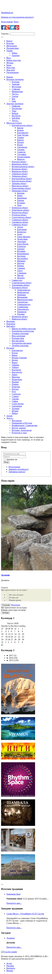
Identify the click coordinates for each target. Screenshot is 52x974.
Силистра (16, 394)
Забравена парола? (17, 472)
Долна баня (22, 239)
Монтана (16, 377)
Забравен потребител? (19, 469)
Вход (16, 22)
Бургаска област (19, 162)
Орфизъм (16, 106)
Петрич (20, 142)
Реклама (10, 966)
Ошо (14, 101)
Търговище (17, 406)
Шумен (15, 411)
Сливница (21, 273)
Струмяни (21, 154)
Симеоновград (23, 304)
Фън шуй (10, 70)
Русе (14, 391)
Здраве (9, 50)
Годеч (19, 234)
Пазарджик (17, 379)
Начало (9, 77)
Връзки (9, 970)
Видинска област (19, 169)
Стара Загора (18, 404)
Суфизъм (16, 89)
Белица (20, 130)
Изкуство (10, 67)
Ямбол (15, 413)
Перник (20, 200)
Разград (15, 389)
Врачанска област (20, 171)
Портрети (10, 324)
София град (17, 280)
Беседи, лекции (19, 428)
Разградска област (20, 212)
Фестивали (17, 420)
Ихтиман (21, 251)
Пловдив (16, 387)
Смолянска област (20, 222)
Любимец (21, 295)
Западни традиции (14, 103)
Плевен (15, 384)
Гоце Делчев (22, 135)
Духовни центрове (20, 333)
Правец (20, 266)
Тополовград (23, 309)
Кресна (20, 140)
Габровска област (20, 174)
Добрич (15, 367)
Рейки (14, 53)
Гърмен (20, 137)
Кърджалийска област (22, 178)
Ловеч (14, 374)
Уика (14, 111)
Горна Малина (23, 237)
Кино (8, 65)
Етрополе (21, 246)
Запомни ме (11, 459)
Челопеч (21, 278)
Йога (8, 58)
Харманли (21, 312)
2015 (9, 660)
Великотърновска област (23, 166)
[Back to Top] (2, 884)
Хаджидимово (23, 157)
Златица (20, 249)
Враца (14, 362)
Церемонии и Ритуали (22, 423)
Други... (15, 94)
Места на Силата (14, 123)
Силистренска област (21, 217)
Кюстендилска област (22, 181)
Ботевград (21, 232)
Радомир (21, 203)
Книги (9, 41)
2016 (9, 658)
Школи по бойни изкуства (24, 328)
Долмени (5, 575)
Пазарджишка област (21, 188)
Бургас (15, 353)
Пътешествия (12, 48)
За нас (9, 963)
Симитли (21, 152)
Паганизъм (17, 108)
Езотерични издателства (23, 331)
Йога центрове (18, 336)
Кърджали (16, 370)
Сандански (22, 147)
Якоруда (21, 159)
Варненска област (20, 164)
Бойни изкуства (13, 60)
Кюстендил (17, 372)
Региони (10, 348)
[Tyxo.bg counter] (9, 952)
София (15, 401)
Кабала (15, 113)
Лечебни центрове (20, 345)
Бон (13, 99)
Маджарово (22, 297)
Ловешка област (19, 183)
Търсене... (5, 34)
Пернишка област (20, 191)
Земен (20, 195)
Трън (19, 205)
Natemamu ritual (13, 894)
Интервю (10, 321)
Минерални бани (25, 299)
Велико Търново (19, 358)
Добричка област (19, 176)
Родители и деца (19, 433)
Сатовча (20, 149)
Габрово (15, 365)
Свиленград (22, 302)
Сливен (15, 396)
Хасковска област (20, 287)
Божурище (22, 229)
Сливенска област (20, 220)
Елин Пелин (22, 244)
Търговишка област (21, 285)
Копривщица (23, 253)
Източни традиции (15, 79)
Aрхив (9, 416)
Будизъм (15, 82)
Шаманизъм (17, 91)
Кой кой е (10, 326)
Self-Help (16, 118)
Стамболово (22, 307)
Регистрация (7, 22)
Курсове (10, 43)
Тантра (15, 96)
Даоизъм (16, 84)
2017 (9, 655)
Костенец (21, 256)
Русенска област (19, 215)
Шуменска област (20, 316)
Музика (9, 63)
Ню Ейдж (16, 116)
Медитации (11, 46)
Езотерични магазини (22, 343)
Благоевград (22, 132)
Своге (20, 270)
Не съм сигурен (16, 595)
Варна (14, 355)
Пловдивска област (20, 210)
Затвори (5, 613)
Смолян (15, 399)
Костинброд (22, 258)
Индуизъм (16, 87)
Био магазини (18, 341)
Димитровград (23, 290)
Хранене (16, 55)
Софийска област (19, 224)
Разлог (20, 145)
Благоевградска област (22, 125)
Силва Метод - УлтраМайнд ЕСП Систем (25, 914)
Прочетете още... (14, 903)
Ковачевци (22, 198)
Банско (20, 128)
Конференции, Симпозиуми (24, 425)
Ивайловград (23, 292)
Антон (20, 227)
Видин (15, 360)
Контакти (10, 968)
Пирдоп (20, 263)
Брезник (21, 193)
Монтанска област (20, 186)
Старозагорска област (21, 283)
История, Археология (21, 430)
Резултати (15, 605)
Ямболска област (19, 319)
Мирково (21, 261)
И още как (13, 597)
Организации (12, 72)
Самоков (21, 268)
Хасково (21, 314)
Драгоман (21, 241)
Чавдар (20, 275)
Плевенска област (20, 207)
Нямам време (15, 600)
